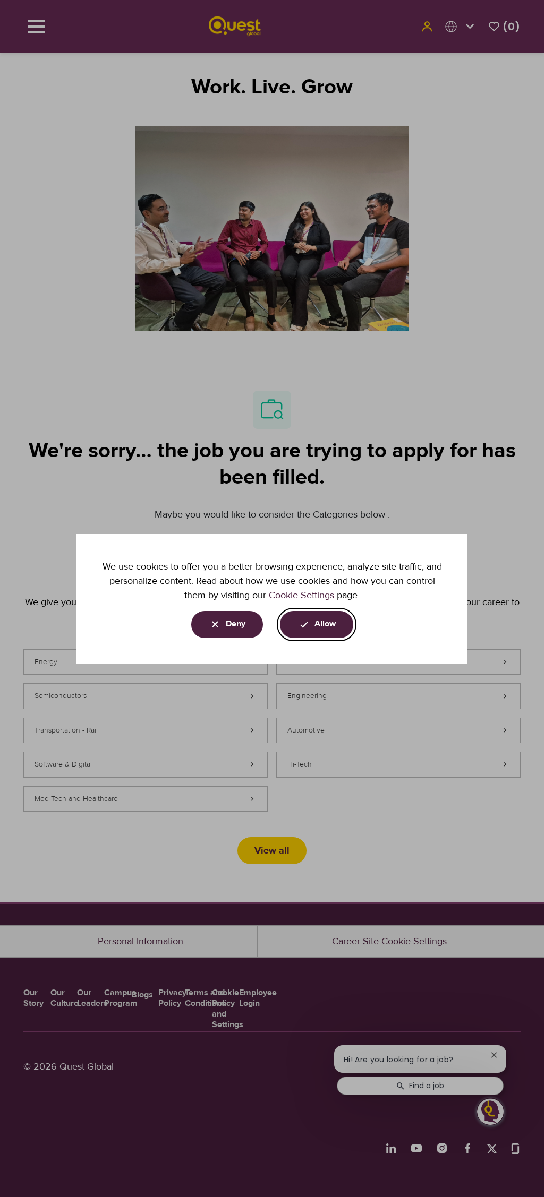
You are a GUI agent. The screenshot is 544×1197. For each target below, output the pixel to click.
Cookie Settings (301, 595)
